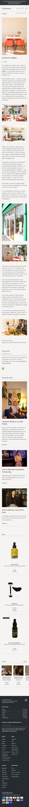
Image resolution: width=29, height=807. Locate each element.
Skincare (14, 743)
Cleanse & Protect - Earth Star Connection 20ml (14, 644)
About (3, 741)
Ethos (3, 743)
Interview (4, 774)
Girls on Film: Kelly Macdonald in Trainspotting (13, 470)
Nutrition (4, 785)
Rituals (4, 787)
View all (25, 661)
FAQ (13, 768)
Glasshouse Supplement (5, 755)
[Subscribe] (25, 354)
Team (3, 750)
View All (4, 768)
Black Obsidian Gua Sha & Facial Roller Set (14, 605)
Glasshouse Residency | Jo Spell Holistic (12, 422)
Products (4, 745)
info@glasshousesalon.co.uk (8, 702)
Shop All (14, 739)
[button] (17, 8)
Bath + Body (15, 748)
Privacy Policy (22, 361)
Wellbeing (4, 783)
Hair (13, 741)
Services (4, 748)
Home (3, 739)
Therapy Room (6, 752)
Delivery (14, 770)
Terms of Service (6, 363)
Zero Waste (14, 754)
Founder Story (5, 760)
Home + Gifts (15, 752)
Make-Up (14, 745)
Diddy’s (4, 71)
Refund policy (15, 776)
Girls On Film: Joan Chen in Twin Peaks (13, 511)
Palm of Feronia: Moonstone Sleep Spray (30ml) (14, 566)
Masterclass (5, 776)
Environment (5, 779)
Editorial (4, 772)
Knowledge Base (6, 758)
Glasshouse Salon (9, 795)
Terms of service (16, 772)
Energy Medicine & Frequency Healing (7, 679)
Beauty (4, 770)
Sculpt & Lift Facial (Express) (18, 679)
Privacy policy (15, 774)
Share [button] (5, 62)
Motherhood (15, 750)
